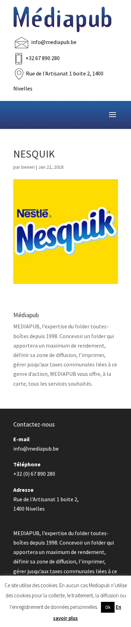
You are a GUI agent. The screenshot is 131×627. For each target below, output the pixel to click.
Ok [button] (107, 607)
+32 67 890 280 (43, 57)
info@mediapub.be (54, 41)
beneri (28, 167)
